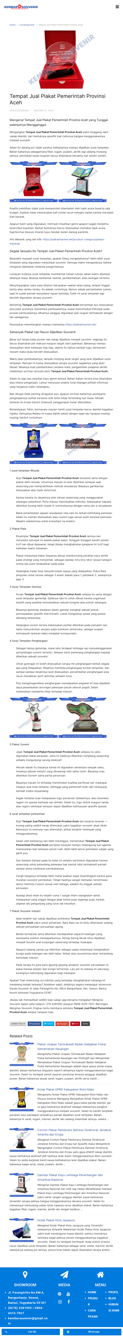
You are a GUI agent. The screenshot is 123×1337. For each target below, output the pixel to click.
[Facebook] (69, 1302)
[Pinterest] (60, 1294)
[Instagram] (60, 1302)
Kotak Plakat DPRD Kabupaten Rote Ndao (65, 1089)
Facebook (35, 1023)
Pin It (76, 1023)
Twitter (49, 1023)
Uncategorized (27, 24)
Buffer (85, 1023)
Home (13, 24)
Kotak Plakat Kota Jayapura (56, 1220)
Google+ (63, 1023)
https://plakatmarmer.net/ (81, 324)
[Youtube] (68, 1294)
